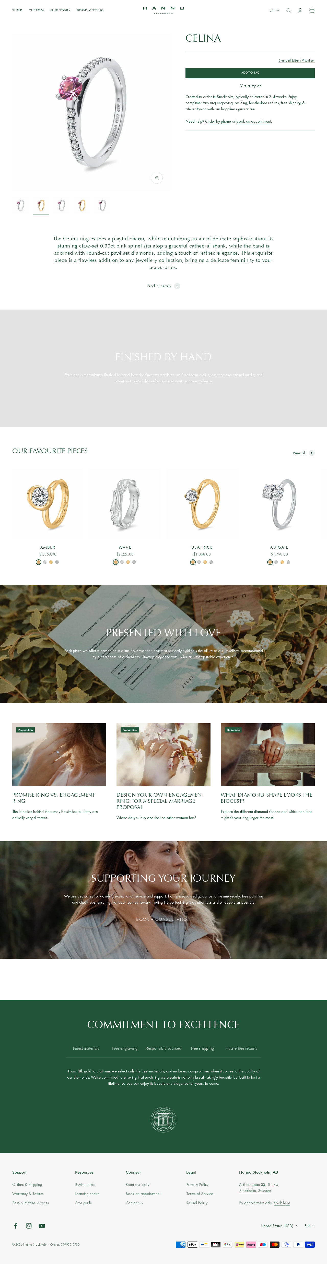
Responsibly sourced (163, 1049)
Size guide (83, 1203)
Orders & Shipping (27, 1184)
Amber (48, 548)
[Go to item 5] (102, 206)
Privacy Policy (197, 1184)
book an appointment (254, 121)
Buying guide (85, 1184)
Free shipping (202, 1049)
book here (282, 1203)
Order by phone (218, 121)
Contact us (134, 1203)
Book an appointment (143, 1193)
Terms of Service (199, 1193)
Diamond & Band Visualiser (296, 60)
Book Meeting (90, 10)
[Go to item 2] (41, 206)
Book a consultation (163, 920)
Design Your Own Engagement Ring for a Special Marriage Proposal (160, 801)
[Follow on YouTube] (41, 1225)
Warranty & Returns (28, 1193)
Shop (17, 10)
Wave (125, 548)
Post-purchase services (30, 1203)
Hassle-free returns (241, 1049)
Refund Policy (196, 1203)
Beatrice (202, 548)
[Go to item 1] (20, 206)
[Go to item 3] (61, 206)
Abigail (279, 548)
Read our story (137, 1184)
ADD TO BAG (250, 72)
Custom (36, 10)
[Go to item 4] (82, 206)
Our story (60, 10)
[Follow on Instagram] (28, 1225)
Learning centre (87, 1193)
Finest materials (86, 1049)
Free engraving (124, 1049)
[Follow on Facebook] (15, 1225)
